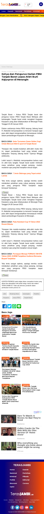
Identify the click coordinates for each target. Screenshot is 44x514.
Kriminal (36, 11)
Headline (36, 294)
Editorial (26, 480)
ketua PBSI (16, 297)
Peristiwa (27, 11)
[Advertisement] (22, 41)
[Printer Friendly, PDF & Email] (5, 192)
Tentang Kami (23, 502)
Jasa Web (32, 502)
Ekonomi (13, 483)
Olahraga (9, 67)
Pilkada (26, 476)
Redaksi (11, 500)
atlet (4, 294)
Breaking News (14, 294)
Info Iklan (26, 500)
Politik (12, 480)
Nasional (18, 11)
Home (3, 11)
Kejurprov (6, 297)
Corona (26, 483)
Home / (4, 67)
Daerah (10, 11)
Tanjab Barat (28, 297)
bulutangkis (26, 294)
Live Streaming (12, 502)
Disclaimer (18, 500)
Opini (12, 487)
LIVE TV (27, 4)
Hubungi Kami (34, 500)
